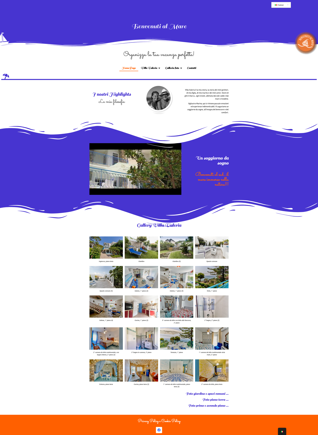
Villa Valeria (149, 68)
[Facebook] (159, 430)
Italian (281, 5)
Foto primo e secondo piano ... (208, 406)
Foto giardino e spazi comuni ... (207, 394)
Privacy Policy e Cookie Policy (159, 421)
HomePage (129, 68)
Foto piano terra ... (215, 400)
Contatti (191, 68)
